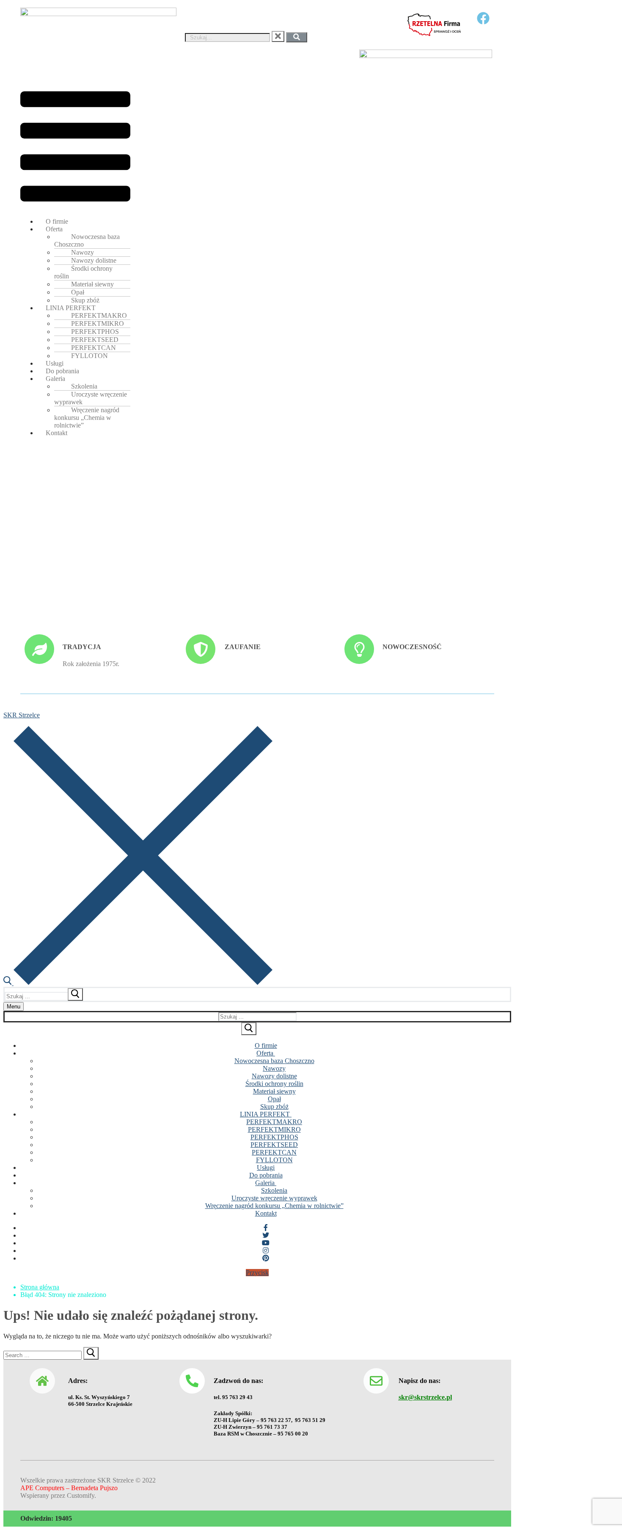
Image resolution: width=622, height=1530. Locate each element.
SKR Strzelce (21, 715)
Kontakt (56, 432)
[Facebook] (266, 1227)
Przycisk (257, 1272)
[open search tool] (137, 982)
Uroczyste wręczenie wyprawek (90, 398)
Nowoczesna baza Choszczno (87, 240)
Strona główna (39, 1287)
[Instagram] (266, 1250)
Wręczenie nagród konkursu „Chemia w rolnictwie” (86, 417)
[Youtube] (266, 1243)
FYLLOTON (89, 355)
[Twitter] (265, 1235)
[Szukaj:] (45, 996)
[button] (75, 147)
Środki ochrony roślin (83, 272)
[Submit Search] (248, 1028)
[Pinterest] (265, 1258)
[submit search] (75, 994)
